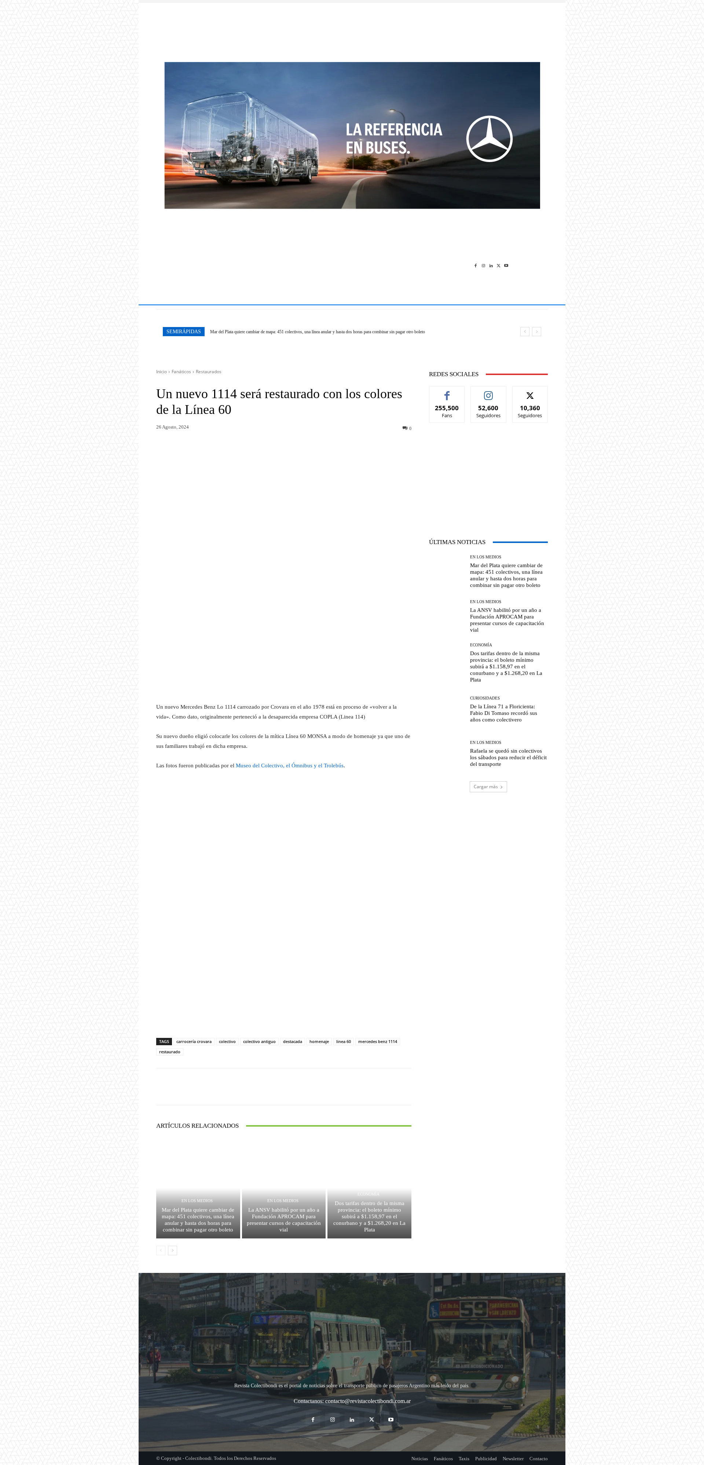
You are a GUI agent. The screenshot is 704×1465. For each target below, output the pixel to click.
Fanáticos (181, 371)
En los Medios (197, 1201)
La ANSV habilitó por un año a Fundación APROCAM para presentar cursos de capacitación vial (284, 1220)
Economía (369, 1194)
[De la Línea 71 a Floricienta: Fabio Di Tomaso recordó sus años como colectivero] (447, 709)
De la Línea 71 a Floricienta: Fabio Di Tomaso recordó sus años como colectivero (503, 713)
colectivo (227, 1041)
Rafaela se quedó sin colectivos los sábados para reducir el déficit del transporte (508, 757)
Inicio (161, 371)
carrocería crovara (194, 1041)
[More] (305, 449)
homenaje (319, 1041)
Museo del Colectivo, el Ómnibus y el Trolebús (290, 765)
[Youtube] (506, 265)
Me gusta (447, 391)
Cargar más (486, 786)
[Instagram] (483, 265)
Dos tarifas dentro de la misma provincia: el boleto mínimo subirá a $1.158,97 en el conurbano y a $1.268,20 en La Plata (369, 1216)
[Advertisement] (352, 28)
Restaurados (208, 371)
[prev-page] (160, 1250)
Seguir (488, 391)
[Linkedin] (491, 265)
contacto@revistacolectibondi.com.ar (368, 1401)
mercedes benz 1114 (377, 1041)
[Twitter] (498, 265)
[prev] (524, 331)
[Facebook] (476, 265)
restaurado (169, 1051)
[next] (536, 331)
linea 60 (343, 1041)
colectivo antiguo (259, 1041)
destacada (292, 1041)
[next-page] (172, 1250)
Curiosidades (485, 698)
